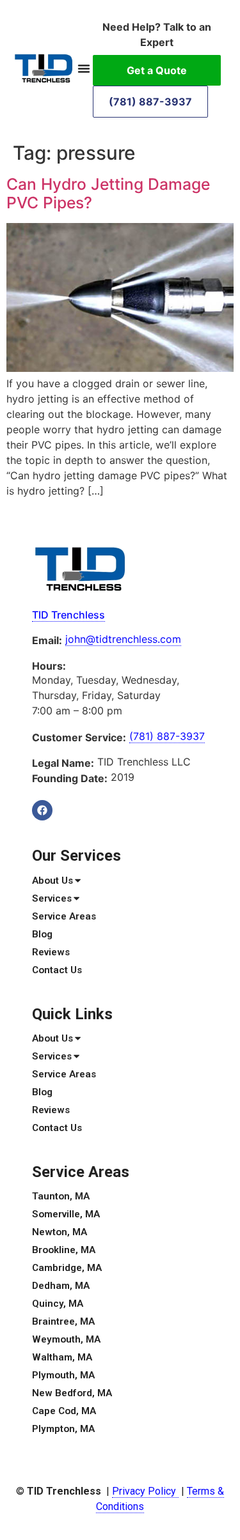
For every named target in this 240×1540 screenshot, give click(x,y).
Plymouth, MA (63, 1375)
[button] (83, 68)
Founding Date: (70, 778)
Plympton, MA (63, 1429)
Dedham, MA (61, 1285)
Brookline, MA (63, 1250)
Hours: (49, 666)
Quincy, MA (57, 1303)
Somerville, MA (66, 1214)
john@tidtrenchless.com (123, 639)
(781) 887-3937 (150, 101)
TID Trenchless (68, 614)
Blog (42, 934)
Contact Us (57, 970)
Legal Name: (63, 763)
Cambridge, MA (67, 1268)
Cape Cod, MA (64, 1411)
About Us (52, 880)
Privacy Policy (145, 1491)
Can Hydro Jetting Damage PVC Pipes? (108, 193)
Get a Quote (157, 70)
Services (52, 898)
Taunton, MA (61, 1196)
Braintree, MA (63, 1321)
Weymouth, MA (66, 1339)
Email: (47, 640)
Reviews (51, 952)
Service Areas (64, 916)
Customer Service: (79, 737)
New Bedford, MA (72, 1393)
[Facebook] (42, 810)
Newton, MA (59, 1232)
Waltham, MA (62, 1357)
